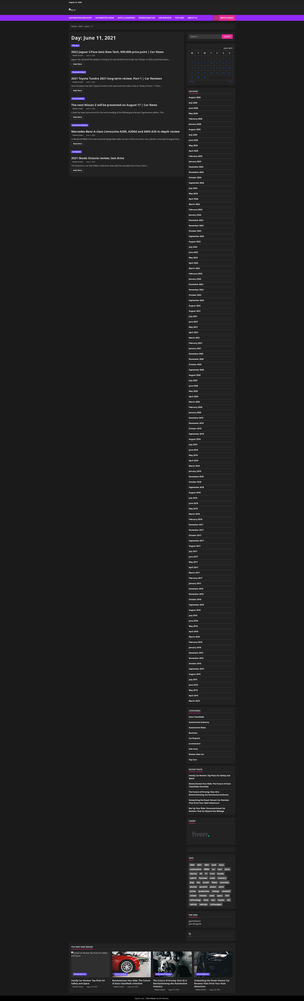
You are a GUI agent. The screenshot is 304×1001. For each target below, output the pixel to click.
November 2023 (196, 225)
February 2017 (195, 578)
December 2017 (196, 524)
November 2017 (196, 530)
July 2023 (193, 247)
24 (211, 72)
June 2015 (193, 685)
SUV (227, 895)
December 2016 (196, 588)
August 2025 (195, 129)
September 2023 (196, 236)
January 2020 (195, 412)
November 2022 (196, 289)
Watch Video (226, 17)
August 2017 (195, 546)
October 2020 (195, 364)
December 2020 (196, 353)
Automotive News (104, 17)
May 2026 (193, 113)
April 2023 (193, 263)
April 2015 (193, 695)
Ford (212, 873)
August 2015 (195, 674)
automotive (195, 869)
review (193, 895)
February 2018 (195, 519)
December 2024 (196, 167)
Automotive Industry (80, 17)
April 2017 (193, 567)
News (214, 882)
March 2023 (194, 268)
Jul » (231, 81)
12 (223, 63)
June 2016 (193, 620)
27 (229, 72)
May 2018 (193, 508)
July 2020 (193, 380)
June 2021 (193, 321)
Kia (198, 882)
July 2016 (193, 615)
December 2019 (196, 418)
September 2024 (196, 183)
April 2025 (193, 151)
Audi (214, 865)
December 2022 (196, 284)
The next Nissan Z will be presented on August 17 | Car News (114, 105)
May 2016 (193, 626)
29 (198, 77)
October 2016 (195, 599)
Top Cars (179, 17)
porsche (203, 887)
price (221, 887)
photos (193, 887)
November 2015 (196, 658)
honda (220, 873)
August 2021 (195, 311)
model (206, 882)
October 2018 (195, 482)
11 (217, 63)
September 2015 (196, 669)
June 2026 (193, 108)
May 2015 (193, 690)
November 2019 (196, 423)
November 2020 (196, 359)
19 (223, 68)
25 (217, 72)
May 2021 (193, 327)
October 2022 (195, 295)
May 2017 (193, 562)
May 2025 (193, 145)
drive (227, 869)
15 (198, 68)
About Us (192, 17)
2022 (206, 865)
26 (223, 72)
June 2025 (193, 140)
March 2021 (194, 337)
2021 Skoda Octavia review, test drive (97, 158)
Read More (78, 64)
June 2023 (193, 252)
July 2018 (193, 498)
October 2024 (195, 177)
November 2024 (196, 172)
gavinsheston (195, 921)
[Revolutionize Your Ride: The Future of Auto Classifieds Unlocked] (131, 964)
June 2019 (193, 450)
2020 (192, 865)
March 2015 (194, 701)
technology (195, 900)
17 (211, 68)
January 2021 (195, 348)
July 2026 (193, 102)
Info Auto (193, 749)
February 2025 (195, 156)
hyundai (203, 878)
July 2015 (193, 679)
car (213, 869)
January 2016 (195, 647)
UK (228, 900)
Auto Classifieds (126, 17)
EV (201, 873)
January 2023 (195, 279)
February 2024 (195, 209)
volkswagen (216, 904)
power (213, 887)
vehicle (193, 904)
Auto (221, 865)
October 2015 (195, 663)
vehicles (203, 904)
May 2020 (193, 391)
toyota (221, 900)
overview (224, 882)
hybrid (193, 878)
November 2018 (196, 476)
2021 (199, 865)
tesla (206, 900)
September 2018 (196, 487)
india (212, 878)
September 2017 (196, 540)
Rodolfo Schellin (78, 55)
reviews (203, 895)
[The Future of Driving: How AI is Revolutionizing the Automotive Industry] (172, 964)
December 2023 (196, 220)
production (204, 891)
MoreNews (151, 998)
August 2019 (195, 439)
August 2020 (195, 375)
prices (193, 891)
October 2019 (195, 428)
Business (193, 733)
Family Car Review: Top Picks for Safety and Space (88, 982)
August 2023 (195, 241)
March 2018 (194, 514)
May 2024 (193, 193)
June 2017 (193, 556)
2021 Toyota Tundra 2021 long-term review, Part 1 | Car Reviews (116, 78)
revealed (226, 891)
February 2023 (195, 273)
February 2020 (195, 407)
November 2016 (196, 594)
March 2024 (194, 204)
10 (211, 63)
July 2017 (193, 551)
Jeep (192, 882)
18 (217, 68)
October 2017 (195, 535)
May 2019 (193, 455)
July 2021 (193, 316)
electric (193, 873)
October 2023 (195, 231)
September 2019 (196, 434)
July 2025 (193, 135)
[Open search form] (210, 18)
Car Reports (165, 17)
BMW (206, 869)
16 (205, 68)
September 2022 (196, 300)
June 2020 (193, 385)
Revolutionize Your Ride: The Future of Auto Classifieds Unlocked (131, 982)
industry (222, 878)
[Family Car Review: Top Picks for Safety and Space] (90, 964)
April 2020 (193, 396)
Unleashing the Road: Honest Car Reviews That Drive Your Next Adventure (212, 983)
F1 (206, 873)
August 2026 (195, 97)
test (213, 900)
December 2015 (196, 653)
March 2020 (194, 402)
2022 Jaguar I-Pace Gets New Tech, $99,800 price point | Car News (117, 52)
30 (205, 77)
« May (191, 81)
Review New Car (147, 17)
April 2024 (193, 199)
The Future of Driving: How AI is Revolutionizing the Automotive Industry (170, 983)
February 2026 (195, 118)
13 (229, 63)
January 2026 (195, 124)
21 (192, 72)
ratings (215, 891)
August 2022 (195, 305)
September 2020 (196, 369)
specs (219, 895)
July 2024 (193, 188)
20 (229, 68)
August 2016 (195, 610)
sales (211, 895)
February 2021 (195, 343)
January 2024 (195, 215)
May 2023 (193, 257)
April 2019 (193, 460)
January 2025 (195, 161)
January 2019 (195, 471)
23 (205, 72)
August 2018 (195, 492)
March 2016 (194, 636)
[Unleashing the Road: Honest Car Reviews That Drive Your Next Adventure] (213, 964)
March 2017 (194, 572)
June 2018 (193, 503)
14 (192, 68)
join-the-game (195, 924)
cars (220, 869)
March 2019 (194, 466)
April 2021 (193, 332)
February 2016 (195, 642)
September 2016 (196, 604)
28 (192, 77)
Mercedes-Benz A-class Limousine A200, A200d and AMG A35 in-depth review (125, 131)
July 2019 (193, 444)
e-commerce (194, 743)
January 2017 (195, 583)
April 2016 (193, 631)
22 (198, 72)
